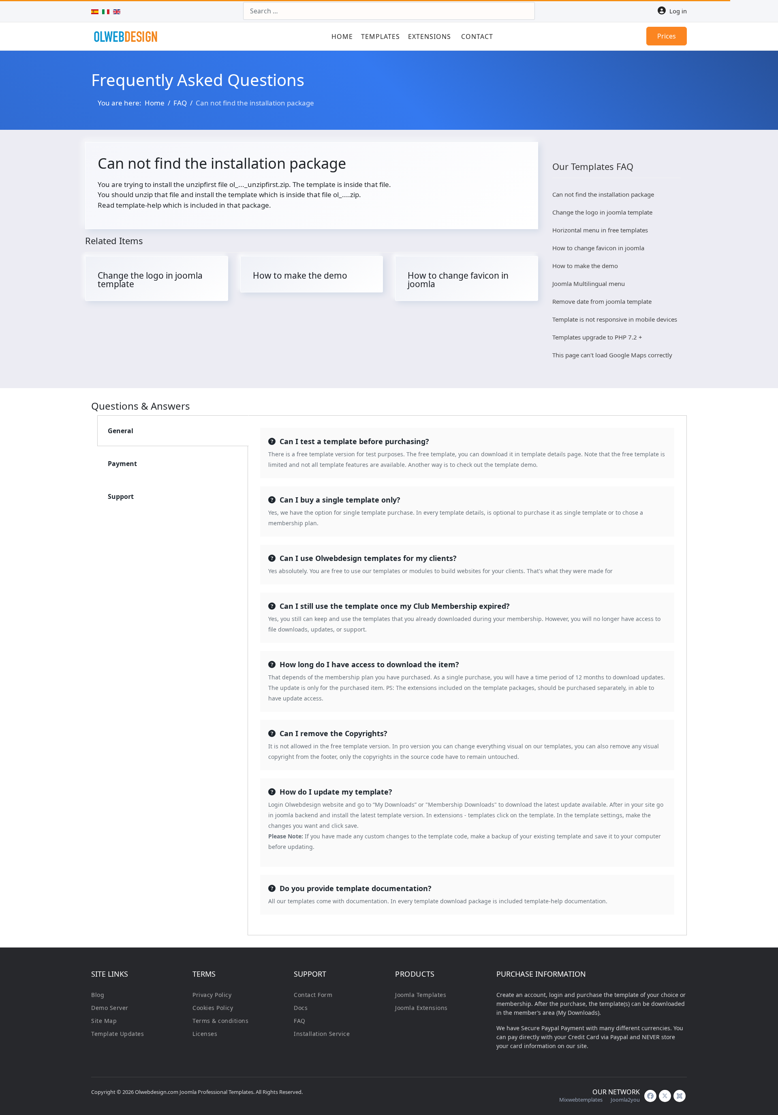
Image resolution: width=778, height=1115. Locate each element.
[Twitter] (665, 1095)
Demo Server (109, 1008)
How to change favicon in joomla (458, 280)
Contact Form (313, 995)
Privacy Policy (211, 995)
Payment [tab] (122, 463)
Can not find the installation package (603, 194)
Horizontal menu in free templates (600, 230)
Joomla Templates (420, 995)
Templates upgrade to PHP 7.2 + (597, 337)
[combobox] (389, 11)
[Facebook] (650, 1095)
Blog (97, 995)
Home (342, 36)
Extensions (429, 36)
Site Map (104, 1021)
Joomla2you (625, 1099)
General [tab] (120, 430)
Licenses (204, 1034)
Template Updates (117, 1034)
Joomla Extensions (421, 1008)
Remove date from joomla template (602, 301)
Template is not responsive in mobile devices (614, 319)
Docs (301, 1008)
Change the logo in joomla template (150, 280)
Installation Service (322, 1034)
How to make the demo (300, 275)
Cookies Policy (212, 1008)
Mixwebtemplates (581, 1099)
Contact (477, 36)
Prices (666, 36)
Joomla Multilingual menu (588, 283)
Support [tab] (121, 496)
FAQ (300, 1021)
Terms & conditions (220, 1021)
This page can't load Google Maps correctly (612, 355)
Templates (380, 36)
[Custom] (679, 1095)
